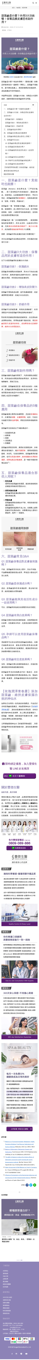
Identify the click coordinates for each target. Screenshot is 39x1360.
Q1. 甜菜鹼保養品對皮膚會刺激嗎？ (18, 143)
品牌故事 (5, 1279)
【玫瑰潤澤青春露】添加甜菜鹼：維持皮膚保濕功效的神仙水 (19, 169)
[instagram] (16, 1354)
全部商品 (5, 1271)
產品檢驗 (5, 1281)
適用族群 (5, 1273)
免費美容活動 (7, 1300)
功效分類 (5, 1276)
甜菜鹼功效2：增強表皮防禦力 (16, 123)
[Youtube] (26, 1354)
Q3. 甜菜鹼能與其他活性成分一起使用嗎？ (19, 152)
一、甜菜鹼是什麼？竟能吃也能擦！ (17, 109)
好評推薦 (5, 1287)
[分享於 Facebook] (27, 1185)
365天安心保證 (7, 1297)
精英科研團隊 (7, 1284)
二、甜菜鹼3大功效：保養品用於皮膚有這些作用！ (19, 114)
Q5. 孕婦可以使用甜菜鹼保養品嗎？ (18, 160)
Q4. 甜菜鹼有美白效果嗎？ (15, 157)
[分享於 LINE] (34, 1185)
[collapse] (33, 105)
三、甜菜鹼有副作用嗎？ (13, 130)
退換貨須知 (6, 1313)
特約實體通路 (7, 1310)
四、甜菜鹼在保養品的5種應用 (15, 133)
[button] (33, 3)
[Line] (21, 1354)
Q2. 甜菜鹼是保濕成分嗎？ (15, 147)
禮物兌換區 (6, 1308)
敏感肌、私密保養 (22, 7)
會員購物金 (6, 1305)
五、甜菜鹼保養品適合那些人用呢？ (17, 136)
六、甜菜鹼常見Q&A (11, 140)
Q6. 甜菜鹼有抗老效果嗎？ (15, 164)
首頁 (13, 7)
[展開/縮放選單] (36, 3)
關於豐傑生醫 (9, 174)
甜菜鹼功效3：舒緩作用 (14, 126)
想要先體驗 (6, 1302)
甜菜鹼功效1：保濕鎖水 (14, 119)
